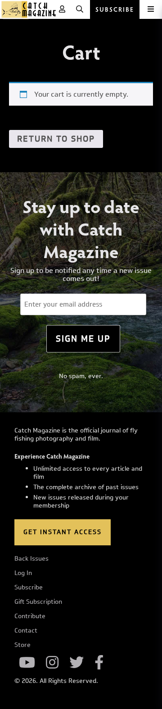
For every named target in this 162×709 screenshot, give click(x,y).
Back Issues (31, 559)
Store (22, 645)
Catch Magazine (29, 9)
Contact (25, 631)
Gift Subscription (38, 602)
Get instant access (62, 532)
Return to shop (56, 139)
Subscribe (28, 588)
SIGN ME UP (83, 338)
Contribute (29, 616)
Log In (23, 573)
